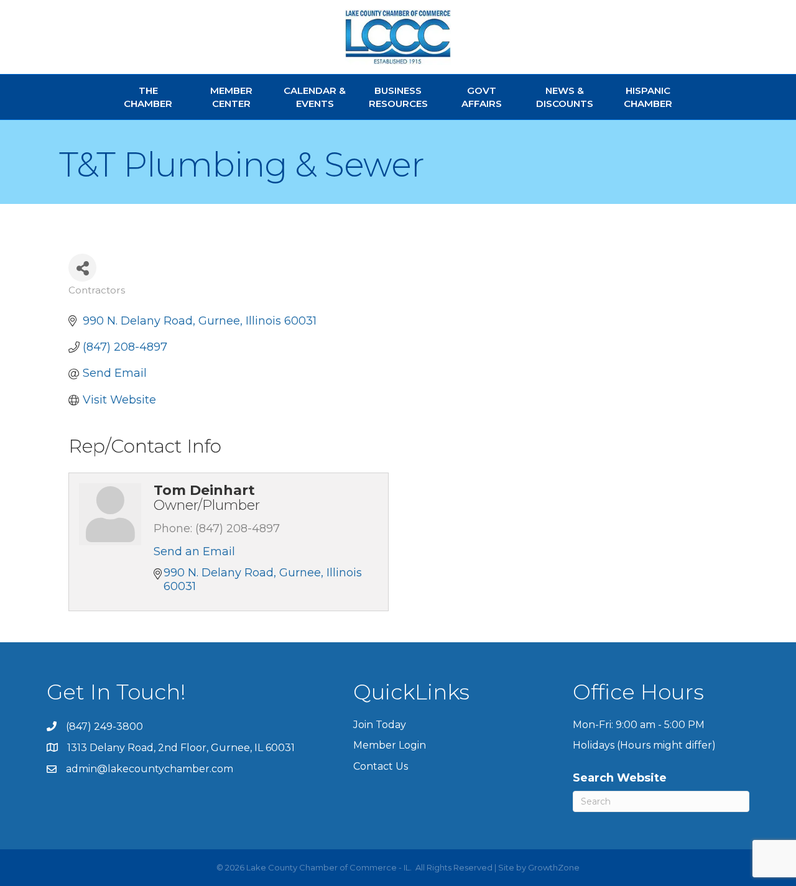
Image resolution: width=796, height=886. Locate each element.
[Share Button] (82, 268)
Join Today (379, 725)
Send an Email (194, 551)
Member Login (389, 745)
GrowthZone (554, 867)
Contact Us (380, 766)
